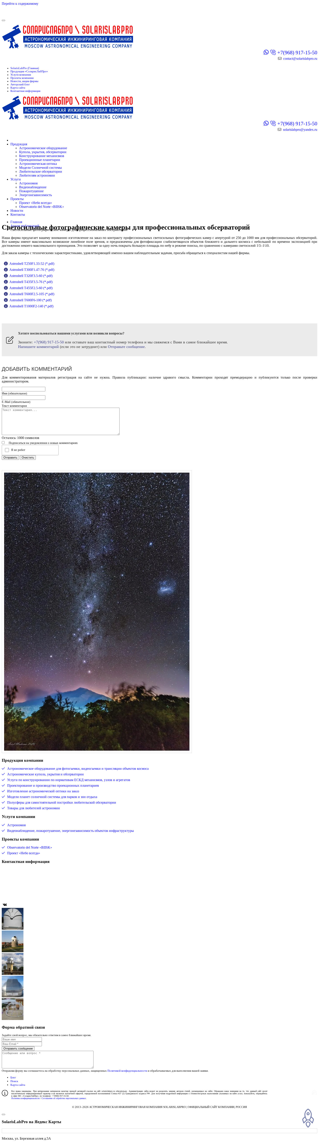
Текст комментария (14, 405)
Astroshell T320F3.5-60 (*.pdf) (31, 276)
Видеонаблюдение (32, 187)
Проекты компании (22, 77)
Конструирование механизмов (41, 156)
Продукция (18, 144)
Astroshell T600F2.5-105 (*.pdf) (31, 294)
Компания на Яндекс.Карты (33, 876)
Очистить (28, 457)
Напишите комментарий (38, 346)
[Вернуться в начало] (28, 15)
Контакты (17, 214)
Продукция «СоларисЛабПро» (29, 71)
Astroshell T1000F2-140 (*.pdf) (31, 306)
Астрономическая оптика (38, 164)
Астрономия (28, 183)
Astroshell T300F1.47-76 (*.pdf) (31, 270)
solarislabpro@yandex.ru (300, 129)
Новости (16, 210)
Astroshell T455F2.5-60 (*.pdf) (31, 288)
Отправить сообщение (18, 1048)
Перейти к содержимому (20, 3)
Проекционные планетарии (39, 160)
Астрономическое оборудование (43, 148)
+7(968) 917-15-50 (297, 52)
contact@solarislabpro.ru (300, 58)
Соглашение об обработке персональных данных (63, 1098)
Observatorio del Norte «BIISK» (41, 207)
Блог (13, 1077)
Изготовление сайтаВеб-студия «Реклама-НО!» (281, 1092)
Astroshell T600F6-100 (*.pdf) (30, 300)
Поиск (14, 1081)
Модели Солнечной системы (40, 167)
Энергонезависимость (35, 195)
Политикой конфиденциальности (127, 1070)
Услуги (15, 179)
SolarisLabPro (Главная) (24, 68)
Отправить (10, 457)
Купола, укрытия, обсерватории (42, 152)
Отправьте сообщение (126, 346)
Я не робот (18, 450)
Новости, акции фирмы (24, 81)
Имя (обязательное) (14, 393)
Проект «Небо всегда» (35, 203)
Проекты (17, 199)
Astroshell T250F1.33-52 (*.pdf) (31, 263)
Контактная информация (25, 91)
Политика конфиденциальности (25, 1098)
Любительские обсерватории (40, 171)
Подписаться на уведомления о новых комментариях (43, 443)
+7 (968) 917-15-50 (26, 883)
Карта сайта (17, 87)
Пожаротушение (31, 191)
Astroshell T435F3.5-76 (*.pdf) (31, 282)
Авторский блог (20, 84)
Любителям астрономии (37, 175)
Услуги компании (20, 74)
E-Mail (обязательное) (16, 402)
